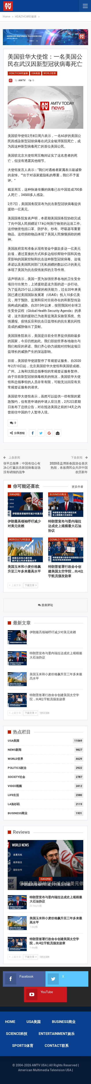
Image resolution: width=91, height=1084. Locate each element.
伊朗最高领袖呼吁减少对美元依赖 (53, 632)
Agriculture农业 (19, 539)
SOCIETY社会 (16, 777)
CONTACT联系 (57, 1046)
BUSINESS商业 (58, 494)
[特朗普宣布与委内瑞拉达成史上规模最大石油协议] (65, 504)
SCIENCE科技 (16, 1034)
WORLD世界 (50, 73)
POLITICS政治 (17, 767)
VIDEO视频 (15, 786)
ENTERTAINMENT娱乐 (57, 1034)
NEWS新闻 (14, 749)
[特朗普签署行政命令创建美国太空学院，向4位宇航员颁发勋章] (65, 549)
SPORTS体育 (22, 1046)
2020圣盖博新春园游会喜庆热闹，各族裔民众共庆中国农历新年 (69, 468)
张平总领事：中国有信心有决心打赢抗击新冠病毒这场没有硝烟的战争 (21, 468)
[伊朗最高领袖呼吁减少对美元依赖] (25, 504)
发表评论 (47, 605)
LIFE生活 (13, 795)
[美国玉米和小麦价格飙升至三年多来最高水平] (25, 549)
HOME (10, 1022)
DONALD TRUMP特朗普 (63, 539)
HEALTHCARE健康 (18, 73)
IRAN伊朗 (14, 494)
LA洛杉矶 (14, 804)
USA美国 (35, 73)
